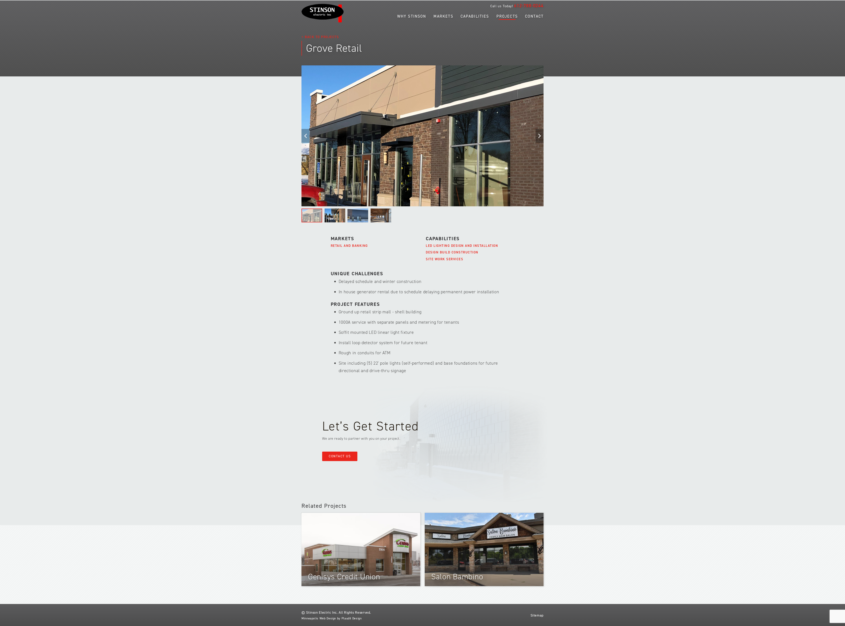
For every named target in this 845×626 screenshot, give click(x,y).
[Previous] (305, 136)
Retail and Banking (349, 246)
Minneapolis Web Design (318, 618)
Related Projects (324, 506)
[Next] (540, 136)
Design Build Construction (452, 252)
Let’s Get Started (370, 426)
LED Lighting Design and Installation (462, 246)
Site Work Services (444, 259)
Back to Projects (322, 37)
